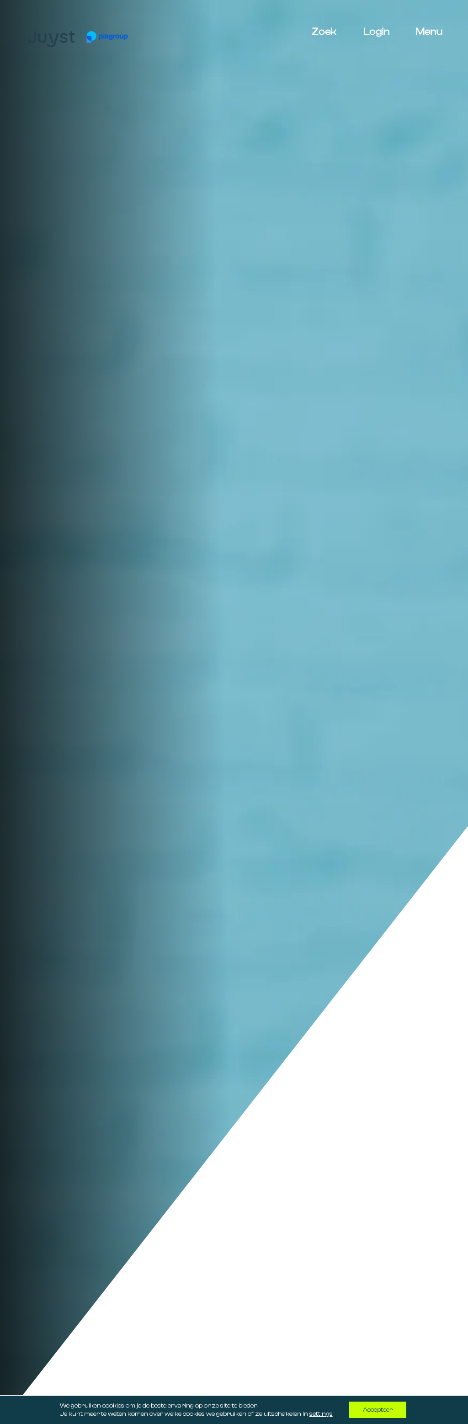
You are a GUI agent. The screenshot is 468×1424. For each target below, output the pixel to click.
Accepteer (378, 1409)
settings (321, 1414)
